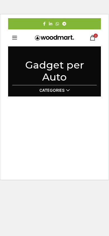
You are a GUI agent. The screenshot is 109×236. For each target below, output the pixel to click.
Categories (52, 90)
